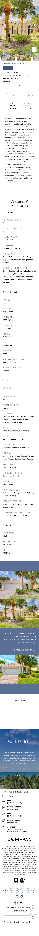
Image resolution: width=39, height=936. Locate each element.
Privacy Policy (28, 922)
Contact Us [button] (19, 775)
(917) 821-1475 (12, 809)
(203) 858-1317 (12, 822)
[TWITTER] (34, 890)
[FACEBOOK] (5, 890)
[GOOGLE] (28, 890)
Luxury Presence (19, 910)
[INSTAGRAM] (11, 890)
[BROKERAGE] (22, 896)
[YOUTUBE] (17, 896)
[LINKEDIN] (17, 890)
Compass (26, 848)
